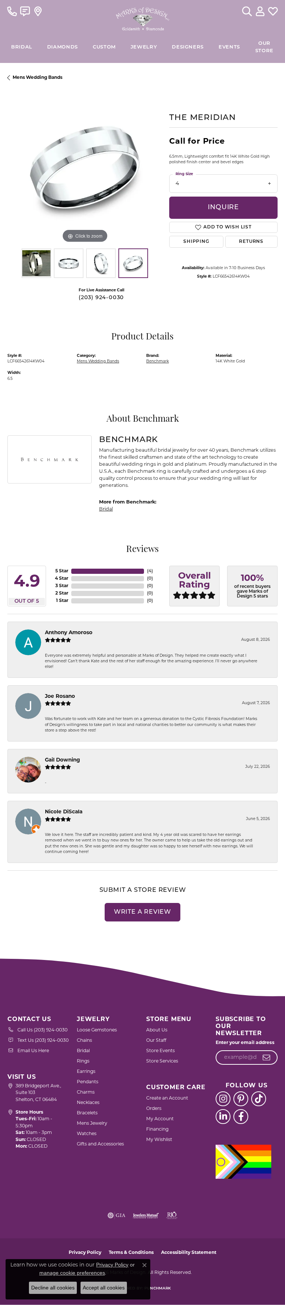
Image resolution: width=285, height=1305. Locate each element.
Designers (188, 47)
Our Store (264, 47)
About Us (156, 1030)
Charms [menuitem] (86, 1092)
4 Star (61, 578)
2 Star (61, 593)
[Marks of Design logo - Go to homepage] (142, 17)
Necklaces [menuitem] (88, 1103)
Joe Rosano (60, 696)
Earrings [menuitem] (86, 1072)
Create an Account (167, 1098)
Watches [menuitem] (86, 1134)
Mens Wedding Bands (37, 78)
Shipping (196, 242)
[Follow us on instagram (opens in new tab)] (223, 1098)
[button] (247, 11)
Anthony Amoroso (68, 632)
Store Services (162, 1061)
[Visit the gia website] (116, 1215)
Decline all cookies (53, 1288)
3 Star (61, 586)
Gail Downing (62, 760)
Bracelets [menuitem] (87, 1113)
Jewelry (144, 47)
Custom (104, 47)
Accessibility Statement (188, 1253)
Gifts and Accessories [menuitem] (100, 1144)
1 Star (62, 601)
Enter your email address (245, 1043)
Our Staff (156, 1040)
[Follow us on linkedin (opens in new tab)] (223, 1116)
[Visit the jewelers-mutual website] (145, 1215)
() (150, 571)
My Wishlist (159, 1140)
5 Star (61, 571)
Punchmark (157, 1288)
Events (229, 47)
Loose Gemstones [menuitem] (97, 1030)
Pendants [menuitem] (87, 1082)
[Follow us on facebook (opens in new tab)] (240, 1116)
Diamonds (62, 47)
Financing (157, 1129)
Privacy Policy (85, 1253)
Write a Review (142, 912)
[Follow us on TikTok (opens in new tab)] (258, 1098)
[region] (84, 168)
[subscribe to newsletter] (266, 1057)
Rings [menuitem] (83, 1061)
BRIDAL (21, 47)
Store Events (160, 1051)
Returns (251, 242)
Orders (153, 1109)
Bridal (106, 509)
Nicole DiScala (63, 812)
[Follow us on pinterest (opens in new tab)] (240, 1098)
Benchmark (157, 361)
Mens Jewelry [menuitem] (92, 1123)
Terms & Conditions (131, 1253)
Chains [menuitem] (84, 1040)
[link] (12, 11)
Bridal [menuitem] (83, 1051)
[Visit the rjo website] (171, 1215)
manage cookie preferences (72, 1273)
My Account (160, 1119)
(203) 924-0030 (101, 298)
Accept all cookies (104, 1288)
